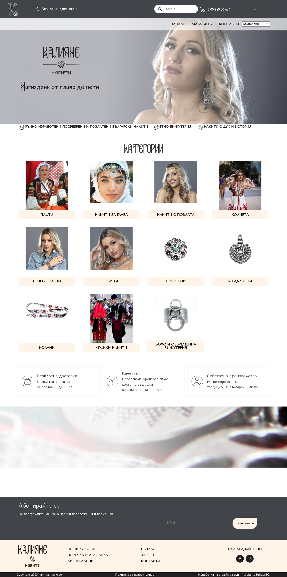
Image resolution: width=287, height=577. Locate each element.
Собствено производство (232, 376)
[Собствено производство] (197, 381)
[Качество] (112, 381)
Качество (131, 373)
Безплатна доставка (57, 376)
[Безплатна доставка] (27, 381)
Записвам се (244, 523)
